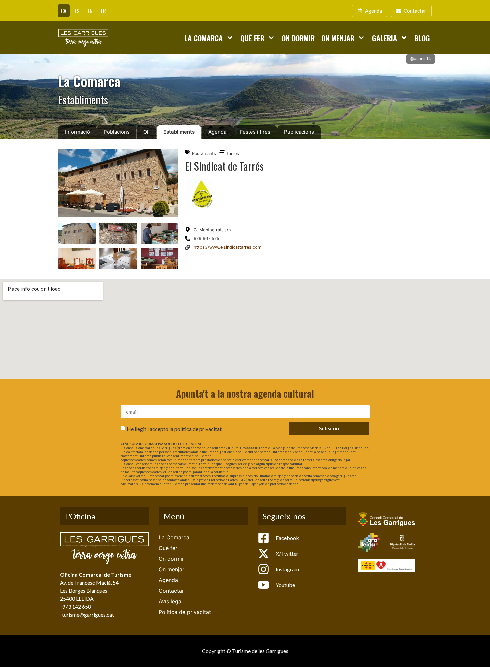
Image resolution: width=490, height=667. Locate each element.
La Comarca (203, 37)
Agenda (217, 132)
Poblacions (117, 132)
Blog (422, 37)
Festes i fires (255, 132)
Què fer (252, 37)
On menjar (337, 37)
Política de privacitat (185, 612)
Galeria (384, 37)
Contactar (171, 590)
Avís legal (171, 601)
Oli (146, 132)
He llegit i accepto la (174, 429)
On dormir (298, 37)
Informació (77, 132)
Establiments (179, 132)
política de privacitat (198, 429)
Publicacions (299, 132)
